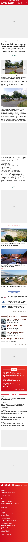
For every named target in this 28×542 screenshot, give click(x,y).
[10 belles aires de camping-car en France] (14, 277)
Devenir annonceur (5, 536)
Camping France (4, 522)
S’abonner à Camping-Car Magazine (9, 505)
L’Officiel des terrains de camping (8, 520)
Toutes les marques (5, 509)
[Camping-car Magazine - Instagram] (26, 3)
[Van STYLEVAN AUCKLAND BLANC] (3, 327)
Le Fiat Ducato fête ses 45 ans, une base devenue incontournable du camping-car (12, 424)
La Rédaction (4, 58)
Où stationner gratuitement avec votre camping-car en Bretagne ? (13, 244)
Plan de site (3, 510)
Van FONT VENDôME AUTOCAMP (17, 319)
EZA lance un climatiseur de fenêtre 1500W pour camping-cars (13, 398)
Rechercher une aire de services (8, 492)
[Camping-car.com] (7, 485)
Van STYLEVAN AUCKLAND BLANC (15, 326)
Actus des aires (10, 40)
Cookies (3, 512)
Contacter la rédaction (6, 534)
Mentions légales (5, 515)
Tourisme (5, 40)
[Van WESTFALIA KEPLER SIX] (3, 334)
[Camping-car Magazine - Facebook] (24, 3)
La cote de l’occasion (5, 495)
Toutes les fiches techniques (20, 311)
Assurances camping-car (14, 0)
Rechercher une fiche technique (8, 497)
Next (24, 67)
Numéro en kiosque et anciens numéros (10, 503)
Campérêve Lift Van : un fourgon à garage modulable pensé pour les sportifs (12, 418)
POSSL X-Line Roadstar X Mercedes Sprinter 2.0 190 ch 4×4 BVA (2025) (16, 307)
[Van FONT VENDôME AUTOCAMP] (3, 321)
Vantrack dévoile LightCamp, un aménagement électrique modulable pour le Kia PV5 (14, 412)
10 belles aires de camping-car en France (14, 286)
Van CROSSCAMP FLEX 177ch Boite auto (13, 338)
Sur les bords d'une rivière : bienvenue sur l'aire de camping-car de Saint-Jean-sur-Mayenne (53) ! (13, 406)
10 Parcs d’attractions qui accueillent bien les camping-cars (13, 265)
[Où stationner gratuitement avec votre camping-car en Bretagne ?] (14, 235)
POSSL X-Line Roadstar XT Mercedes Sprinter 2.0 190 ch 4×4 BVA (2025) (17, 302)
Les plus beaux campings (6, 523)
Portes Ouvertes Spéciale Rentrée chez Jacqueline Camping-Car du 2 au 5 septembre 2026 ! (14, 375)
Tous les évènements (20, 389)
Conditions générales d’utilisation (8, 514)
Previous (3, 67)
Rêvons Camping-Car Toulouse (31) (11, 380)
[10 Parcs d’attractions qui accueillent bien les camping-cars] (14, 256)
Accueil (2, 40)
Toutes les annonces (22, 344)
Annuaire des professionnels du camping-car (11, 498)
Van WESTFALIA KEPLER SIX (15, 332)
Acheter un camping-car (6, 493)
